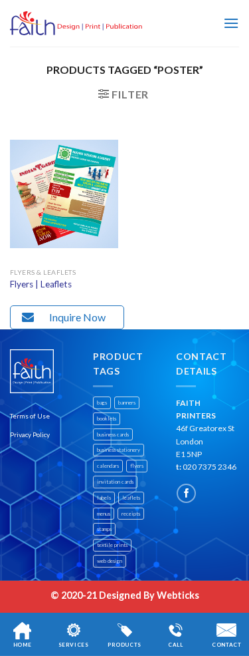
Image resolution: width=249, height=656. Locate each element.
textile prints (112, 545)
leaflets (131, 497)
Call (175, 644)
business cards (113, 434)
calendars (108, 465)
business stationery (118, 449)
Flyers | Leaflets (41, 284)
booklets (106, 418)
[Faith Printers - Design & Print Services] (76, 23)
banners (126, 402)
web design (109, 561)
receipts (131, 513)
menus (103, 513)
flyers (136, 465)
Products (124, 644)
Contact (226, 644)
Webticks (178, 595)
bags (102, 402)
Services (73, 644)
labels (104, 497)
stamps (104, 529)
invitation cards (115, 481)
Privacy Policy (30, 434)
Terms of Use (30, 416)
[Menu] (231, 23)
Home (22, 644)
